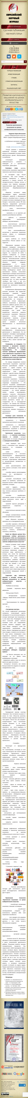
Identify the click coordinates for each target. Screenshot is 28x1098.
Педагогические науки (12, 115)
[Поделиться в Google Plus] (11, 109)
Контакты (14, 84)
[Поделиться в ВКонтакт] (6, 109)
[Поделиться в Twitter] (16, 109)
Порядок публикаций (14, 70)
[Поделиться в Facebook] (9, 109)
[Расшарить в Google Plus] (19, 57)
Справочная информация (14, 81)
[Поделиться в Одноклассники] (14, 109)
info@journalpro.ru (14, 52)
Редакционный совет (14, 88)
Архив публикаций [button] (14, 74)
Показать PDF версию (10, 122)
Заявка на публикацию (14, 26)
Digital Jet (11, 1096)
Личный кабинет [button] (14, 43)
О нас (14, 67)
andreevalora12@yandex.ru (18, 147)
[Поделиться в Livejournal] (19, 109)
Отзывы (14, 77)
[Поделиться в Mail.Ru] (22, 109)
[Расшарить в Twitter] (14, 57)
